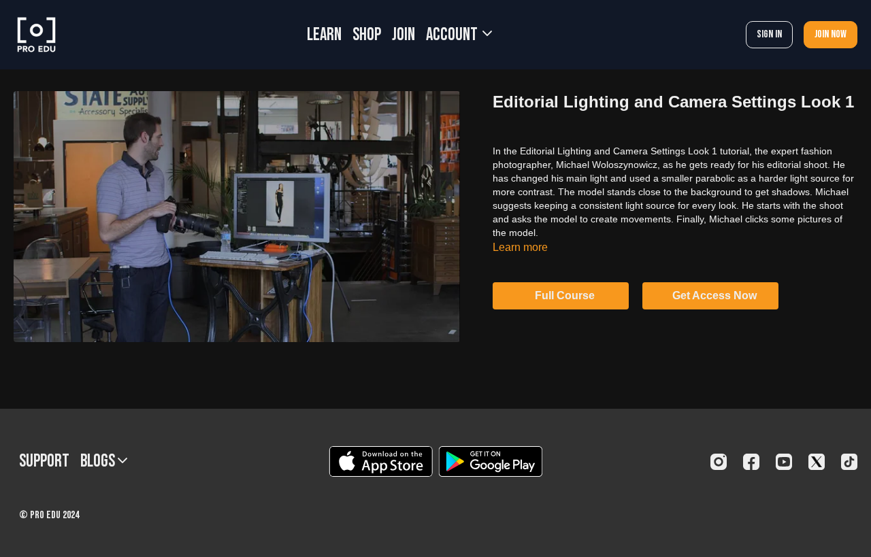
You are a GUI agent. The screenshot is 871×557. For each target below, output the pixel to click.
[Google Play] (490, 461)
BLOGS (99, 461)
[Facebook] (751, 462)
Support (44, 461)
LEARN (324, 35)
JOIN (403, 35)
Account (453, 35)
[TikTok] (849, 462)
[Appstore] (381, 461)
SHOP (366, 35)
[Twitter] (816, 462)
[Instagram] (718, 462)
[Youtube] (784, 462)
